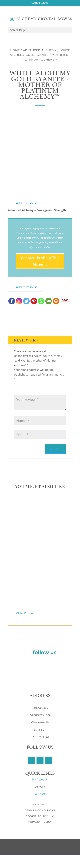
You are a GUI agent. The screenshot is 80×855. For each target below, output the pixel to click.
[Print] (56, 301)
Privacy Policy (40, 821)
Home (15, 50)
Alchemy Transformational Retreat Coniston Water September (40, 528)
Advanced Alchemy (40, 50)
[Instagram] (19, 301)
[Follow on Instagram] (48, 760)
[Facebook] (11, 301)
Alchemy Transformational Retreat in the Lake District (40, 565)
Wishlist (40, 794)
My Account (40, 779)
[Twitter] (26, 301)
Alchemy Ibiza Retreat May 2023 (40, 595)
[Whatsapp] (41, 301)
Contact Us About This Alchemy (40, 261)
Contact (40, 804)
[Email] (48, 301)
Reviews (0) (26, 339)
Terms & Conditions (40, 810)
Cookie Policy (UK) (40, 816)
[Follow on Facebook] (31, 760)
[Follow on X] (40, 760)
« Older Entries (23, 613)
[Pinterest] (33, 301)
